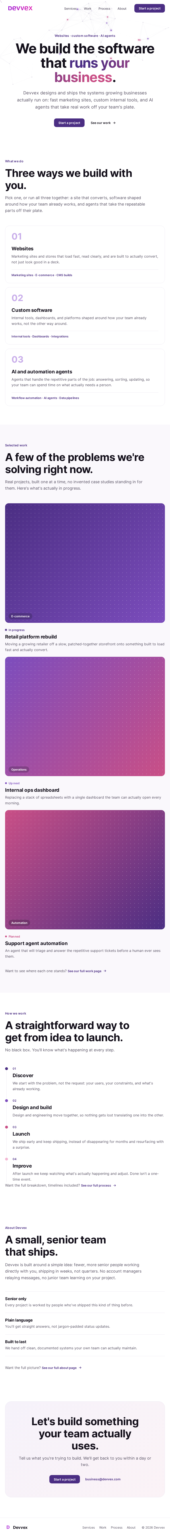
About (122, 8)
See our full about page (59, 1368)
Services (70, 8)
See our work (101, 123)
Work (87, 8)
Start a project (149, 8)
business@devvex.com (103, 1479)
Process (104, 8)
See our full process (96, 1185)
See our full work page (84, 971)
